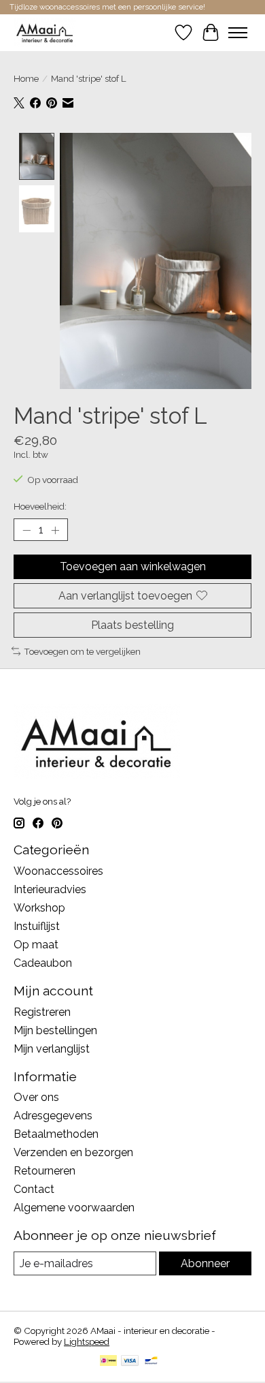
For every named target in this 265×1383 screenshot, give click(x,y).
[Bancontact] (151, 1361)
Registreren (42, 1012)
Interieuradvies (50, 889)
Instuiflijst (37, 926)
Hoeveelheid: (40, 506)
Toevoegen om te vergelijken (82, 651)
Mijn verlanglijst (52, 1048)
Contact (34, 1189)
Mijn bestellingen (55, 1030)
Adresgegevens (53, 1115)
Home (26, 78)
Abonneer (205, 1263)
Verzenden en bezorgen (73, 1152)
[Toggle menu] (237, 32)
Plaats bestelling (132, 625)
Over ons (36, 1097)
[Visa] (130, 1361)
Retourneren (44, 1170)
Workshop (39, 907)
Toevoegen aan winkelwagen (133, 566)
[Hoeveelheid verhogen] (55, 530)
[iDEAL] (108, 1361)
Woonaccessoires (58, 871)
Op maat (36, 944)
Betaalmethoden (56, 1134)
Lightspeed (86, 1341)
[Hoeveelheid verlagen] (26, 530)
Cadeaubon (43, 963)
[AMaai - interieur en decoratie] (45, 32)
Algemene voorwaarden (74, 1207)
